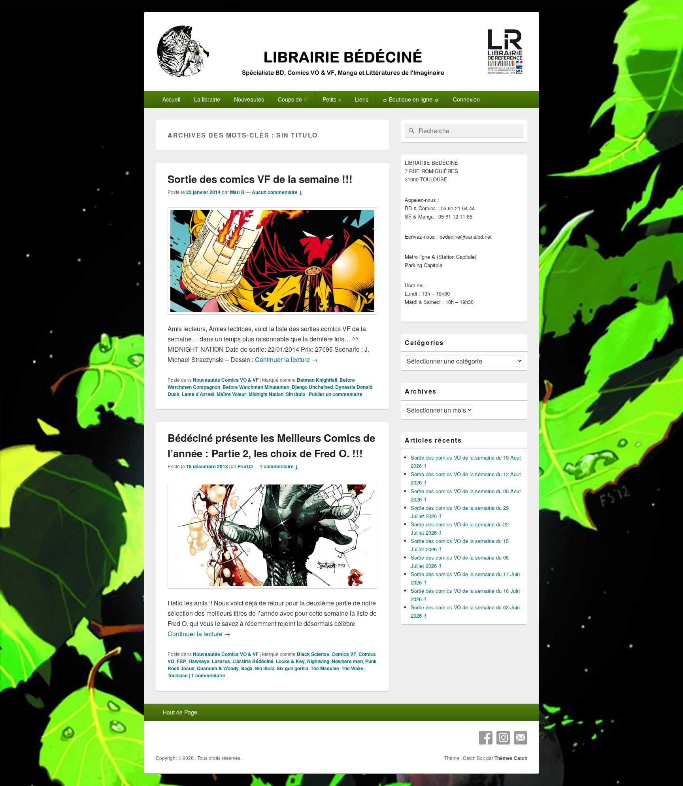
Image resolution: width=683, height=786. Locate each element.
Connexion (466, 99)
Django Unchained (312, 386)
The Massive (325, 668)
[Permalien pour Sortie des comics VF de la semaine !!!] (272, 318)
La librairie (207, 99)
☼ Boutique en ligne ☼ (410, 99)
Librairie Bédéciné (253, 661)
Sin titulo (295, 394)
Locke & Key (290, 661)
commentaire (208, 675)
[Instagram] (503, 738)
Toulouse (178, 675)
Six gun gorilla (292, 668)
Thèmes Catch (510, 757)
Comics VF (344, 654)
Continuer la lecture (286, 359)
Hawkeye (199, 661)
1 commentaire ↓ (279, 466)
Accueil (171, 99)
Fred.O (245, 466)
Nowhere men (347, 661)
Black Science (313, 654)
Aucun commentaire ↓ (277, 192)
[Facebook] (485, 738)
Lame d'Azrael (198, 394)
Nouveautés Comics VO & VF (225, 379)
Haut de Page (180, 712)
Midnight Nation (266, 394)
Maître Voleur (231, 394)
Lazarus (221, 661)
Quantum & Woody (218, 668)
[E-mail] (520, 738)
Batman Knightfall (317, 379)
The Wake (353, 668)
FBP (181, 661)
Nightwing (318, 661)
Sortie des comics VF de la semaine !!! (260, 179)
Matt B (237, 192)
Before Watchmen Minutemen (256, 386)
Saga (247, 668)
